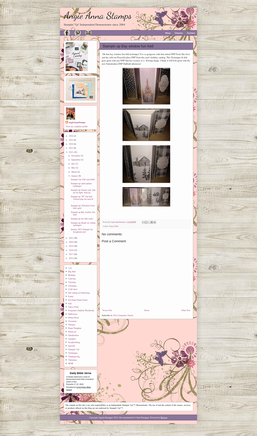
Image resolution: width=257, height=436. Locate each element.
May (73, 167)
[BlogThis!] (146, 222)
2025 (71, 139)
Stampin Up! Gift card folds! (83, 179)
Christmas (72, 285)
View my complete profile (77, 126)
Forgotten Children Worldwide (81, 310)
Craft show (72, 289)
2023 (71, 147)
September (76, 159)
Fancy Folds (113, 226)
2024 (71, 143)
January (74, 175)
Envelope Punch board (77, 299)
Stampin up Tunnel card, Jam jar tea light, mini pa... (83, 191)
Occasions (72, 321)
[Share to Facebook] (151, 222)
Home (146, 310)
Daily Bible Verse (80, 373)
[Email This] (143, 222)
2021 (71, 237)
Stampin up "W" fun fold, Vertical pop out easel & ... (82, 199)
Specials (71, 345)
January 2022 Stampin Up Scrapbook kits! (82, 230)
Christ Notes (81, 387)
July (73, 163)
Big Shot (72, 271)
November (76, 155)
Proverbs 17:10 (72, 384)
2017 (71, 254)
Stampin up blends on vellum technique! (83, 224)
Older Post (185, 310)
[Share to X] (149, 222)
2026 (71, 135)
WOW (70, 363)
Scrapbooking (74, 342)
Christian (72, 282)
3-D (70, 268)
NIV (81, 384)
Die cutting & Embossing (79, 292)
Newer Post (107, 310)
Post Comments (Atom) (123, 315)
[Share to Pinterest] (154, 222)
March (74, 171)
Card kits (72, 278)
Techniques (73, 352)
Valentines (72, 359)
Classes (179, 33)
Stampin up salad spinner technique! (81, 184)
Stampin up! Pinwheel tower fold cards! (83, 206)
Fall (70, 303)
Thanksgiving (74, 356)
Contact (191, 33)
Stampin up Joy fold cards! (82, 218)
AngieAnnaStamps (77, 122)
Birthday (72, 275)
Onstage (71, 324)
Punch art (72, 331)
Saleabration (73, 335)
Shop (168, 33)
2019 (71, 246)
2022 (71, 152)
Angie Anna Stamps (98, 15)
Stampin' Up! (74, 349)
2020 (71, 242)
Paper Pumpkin (74, 328)
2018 (71, 250)
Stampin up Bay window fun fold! (83, 213)
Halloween (72, 314)
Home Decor (73, 317)
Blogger (164, 417)
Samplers (72, 338)
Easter (70, 296)
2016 (71, 258)
